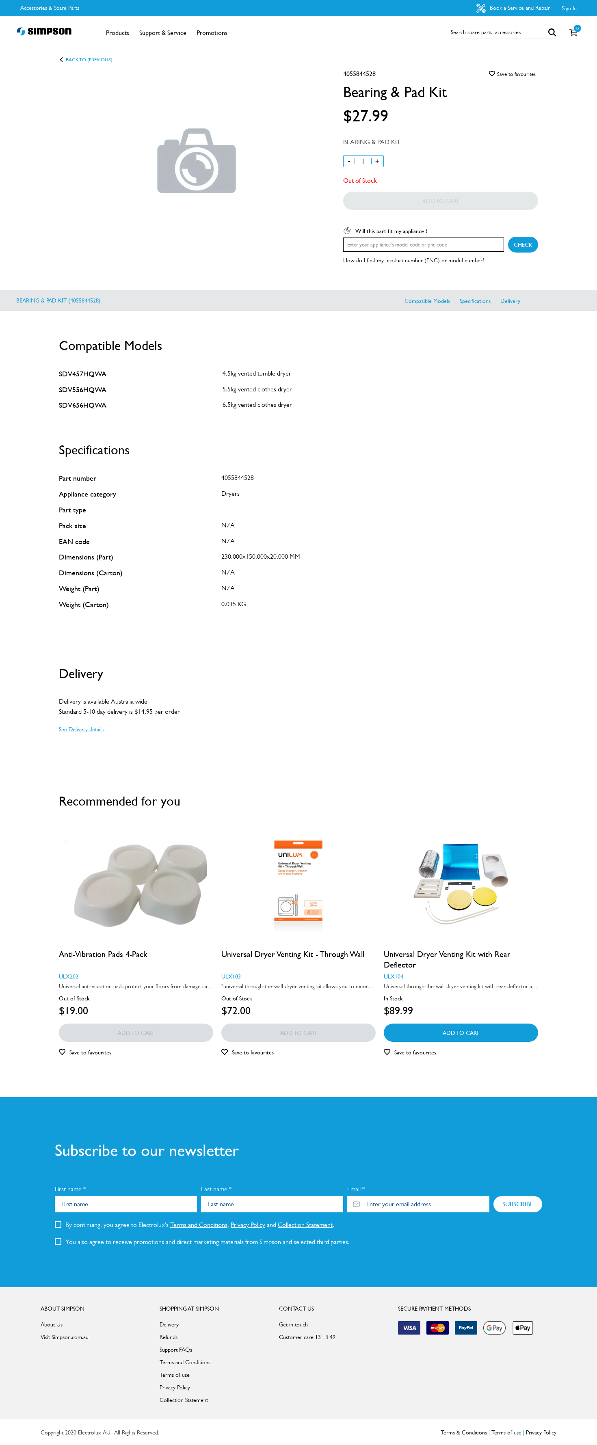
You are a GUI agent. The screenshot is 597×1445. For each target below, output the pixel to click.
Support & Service (162, 32)
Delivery (510, 300)
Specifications (475, 300)
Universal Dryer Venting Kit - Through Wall (292, 954)
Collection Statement (305, 1225)
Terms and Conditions (198, 1225)
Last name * (216, 1189)
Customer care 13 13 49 (307, 1337)
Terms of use (175, 1375)
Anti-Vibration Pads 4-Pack (103, 954)
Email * (356, 1189)
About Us (52, 1324)
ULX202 (68, 976)
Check (523, 244)
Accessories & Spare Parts (49, 7)
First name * (70, 1189)
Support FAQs (176, 1349)
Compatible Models (427, 300)
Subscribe (517, 1204)
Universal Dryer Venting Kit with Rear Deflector (447, 959)
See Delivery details (81, 729)
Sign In (569, 8)
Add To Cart (461, 1032)
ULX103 (231, 976)
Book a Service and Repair (519, 7)
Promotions (212, 32)
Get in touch (293, 1324)
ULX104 (393, 976)
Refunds (168, 1337)
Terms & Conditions (464, 1432)
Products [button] (117, 32)
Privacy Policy (248, 1225)
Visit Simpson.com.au (65, 1337)
